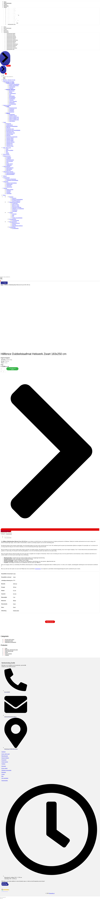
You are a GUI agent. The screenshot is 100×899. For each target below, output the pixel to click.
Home (5, 1)
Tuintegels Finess (9, 146)
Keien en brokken (9, 150)
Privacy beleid (4, 768)
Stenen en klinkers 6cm (14, 117)
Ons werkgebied (4, 778)
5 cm (14, 597)
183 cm (14, 587)
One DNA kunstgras (16, 200)
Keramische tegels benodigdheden (13, 130)
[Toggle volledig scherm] (2, 897)
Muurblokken (12, 96)
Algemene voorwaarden (6, 770)
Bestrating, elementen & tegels (9, 79)
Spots (7, 162)
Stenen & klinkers (5, 757)
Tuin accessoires (6, 154)
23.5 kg (14, 593)
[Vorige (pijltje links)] (0, 898)
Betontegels (8, 123)
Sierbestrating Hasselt (11, 46)
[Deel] (3, 897)
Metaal (14, 600)
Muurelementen (4, 755)
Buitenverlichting (6, 155)
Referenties (6, 5)
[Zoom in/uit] (0, 897)
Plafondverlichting (10, 159)
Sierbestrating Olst (11, 24)
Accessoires (8, 157)
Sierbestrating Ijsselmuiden (12, 40)
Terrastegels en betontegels (11, 136)
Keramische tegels (10, 128)
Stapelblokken (12, 98)
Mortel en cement (15, 206)
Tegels (4, 122)
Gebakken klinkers (13, 115)
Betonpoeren (11, 90)
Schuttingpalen (9, 184)
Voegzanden (14, 211)
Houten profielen (9, 189)
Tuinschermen (9, 186)
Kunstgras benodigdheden (17, 199)
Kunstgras (11, 196)
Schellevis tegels (9, 134)
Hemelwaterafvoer (16, 223)
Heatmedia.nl (51, 893)
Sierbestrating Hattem (11, 38)
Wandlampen (9, 165)
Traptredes (11, 100)
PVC (13, 216)
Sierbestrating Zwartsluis (12, 47)
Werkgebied (6, 7)
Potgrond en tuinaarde (16, 207)
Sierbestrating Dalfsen (11, 36)
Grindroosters (15, 203)
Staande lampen (9, 163)
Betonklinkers (12, 114)
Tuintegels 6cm (9, 143)
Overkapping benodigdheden (12, 180)
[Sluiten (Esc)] (5, 897)
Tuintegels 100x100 (10, 142)
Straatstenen (11, 111)
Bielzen (10, 92)
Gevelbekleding (12, 227)
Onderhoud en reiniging (8, 171)
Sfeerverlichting (9, 161)
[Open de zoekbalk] (0, 275)
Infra (10, 94)
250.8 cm (15, 583)
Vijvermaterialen (12, 219)
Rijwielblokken (12, 97)
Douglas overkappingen (11, 179)
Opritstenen (11, 110)
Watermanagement (13, 221)
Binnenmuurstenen (13, 107)
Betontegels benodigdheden (11, 126)
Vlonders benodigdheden (17, 217)
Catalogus (3, 751)
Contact (5, 4)
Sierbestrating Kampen (11, 37)
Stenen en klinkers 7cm (14, 118)
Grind (7, 149)
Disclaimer (3, 772)
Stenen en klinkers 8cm (14, 119)
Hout (13, 215)
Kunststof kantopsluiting (14, 84)
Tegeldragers (14, 209)
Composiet (14, 213)
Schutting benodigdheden (11, 182)
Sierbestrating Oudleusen (12, 45)
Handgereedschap (9, 167)
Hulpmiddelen (9, 169)
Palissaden (11, 88)
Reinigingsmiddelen (10, 174)
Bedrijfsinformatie (7, 3)
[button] (50, 890)
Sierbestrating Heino (11, 34)
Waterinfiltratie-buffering (17, 225)
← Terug (4, 282)
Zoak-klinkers (12, 121)
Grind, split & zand (7, 147)
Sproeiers (14, 224)
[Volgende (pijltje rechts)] (2, 898)
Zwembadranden (12, 103)
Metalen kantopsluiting (14, 85)
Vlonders (11, 212)
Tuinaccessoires (4, 761)
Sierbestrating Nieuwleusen (12, 44)
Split (7, 151)
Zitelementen (12, 102)
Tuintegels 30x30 (9, 138)
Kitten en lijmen (15, 204)
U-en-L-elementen (13, 101)
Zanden (7, 152)
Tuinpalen (8, 192)
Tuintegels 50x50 (9, 139)
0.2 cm (14, 590)
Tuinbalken (8, 190)
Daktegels (8, 127)
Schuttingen (5, 181)
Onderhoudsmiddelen (10, 173)
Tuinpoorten (8, 185)
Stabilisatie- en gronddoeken (18, 208)
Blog (2, 776)
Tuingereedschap (6, 166)
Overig (4, 195)
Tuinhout (5, 176)
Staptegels (8, 135)
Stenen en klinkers (7, 105)
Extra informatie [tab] (7, 537)
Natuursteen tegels (10, 131)
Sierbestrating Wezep (11, 42)
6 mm (14, 573)
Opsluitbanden (12, 86)
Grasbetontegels (12, 93)
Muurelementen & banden (8, 81)
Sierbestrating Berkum (11, 41)
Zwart (14, 603)
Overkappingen (6, 177)
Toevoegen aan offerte (12, 369)
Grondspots (8, 158)
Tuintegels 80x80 (9, 140)
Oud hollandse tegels (10, 132)
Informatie (3, 766)
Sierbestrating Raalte (11, 33)
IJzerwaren (8, 170)
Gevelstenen (11, 109)
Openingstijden (4, 780)
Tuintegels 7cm (9, 144)
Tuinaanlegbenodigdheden (14, 202)
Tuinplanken (8, 193)
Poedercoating (16, 610)
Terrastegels (3, 759)
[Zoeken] (4, 78)
